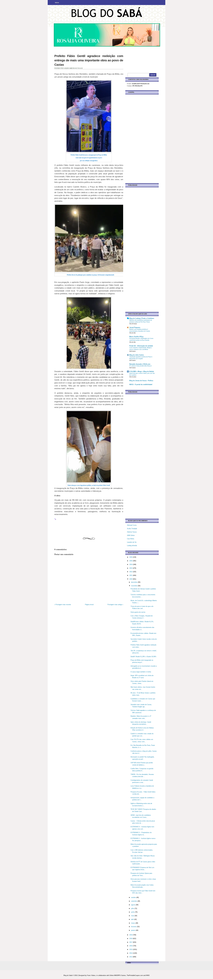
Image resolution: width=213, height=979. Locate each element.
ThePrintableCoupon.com (135, 975)
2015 (131, 949)
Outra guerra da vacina (138, 612)
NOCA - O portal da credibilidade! (140, 384)
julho (133, 908)
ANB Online (131, 535)
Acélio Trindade (132, 528)
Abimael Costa (131, 525)
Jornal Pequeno (134, 327)
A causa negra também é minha (141, 672)
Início (57, 2)
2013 (131, 957)
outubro (133, 897)
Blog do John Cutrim (136, 355)
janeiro (133, 930)
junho (133, 912)
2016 (131, 946)
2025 (131, 561)
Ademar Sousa (132, 532)
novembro (134, 586)
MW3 (147, 975)
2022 (131, 572)
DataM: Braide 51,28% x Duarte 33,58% (143, 656)
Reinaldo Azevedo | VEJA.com (139, 364)
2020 (131, 579)
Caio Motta (130, 539)
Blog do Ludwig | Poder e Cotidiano (141, 318)
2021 (131, 575)
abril (132, 919)
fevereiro (134, 926)
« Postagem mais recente (62, 604)
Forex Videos (91, 975)
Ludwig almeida (132, 545)
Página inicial (89, 604)
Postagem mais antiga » (115, 604)
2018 (131, 938)
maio (133, 916)
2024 (131, 564)
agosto (133, 905)
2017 (131, 942)
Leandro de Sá (131, 542)
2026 (131, 557)
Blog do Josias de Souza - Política (141, 380)
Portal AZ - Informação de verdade (141, 346)
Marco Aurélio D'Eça (136, 336)
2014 (131, 953)
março (133, 923)
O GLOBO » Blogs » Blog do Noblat (141, 371)
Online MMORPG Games (117, 975)
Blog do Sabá (68, 975)
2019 (131, 935)
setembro (134, 901)
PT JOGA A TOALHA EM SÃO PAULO (140, 366)
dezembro (134, 582)
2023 (131, 568)
